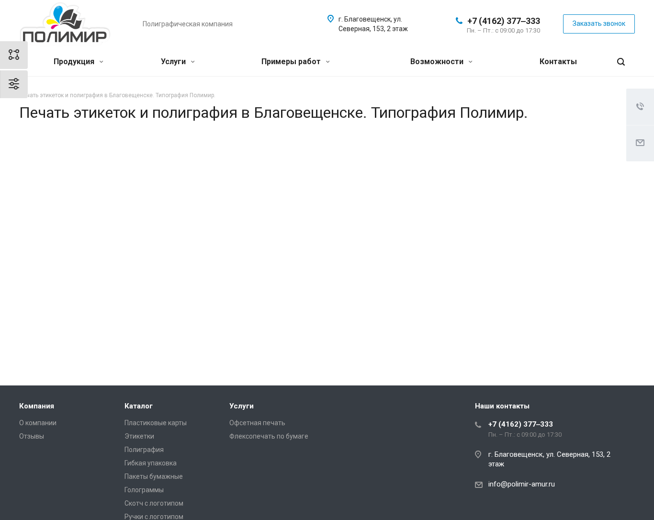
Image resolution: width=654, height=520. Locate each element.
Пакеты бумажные (153, 476)
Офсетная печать (257, 423)
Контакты (558, 61)
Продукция (75, 61)
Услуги (174, 61)
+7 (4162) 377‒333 (503, 21)
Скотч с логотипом (153, 503)
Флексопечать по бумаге (268, 436)
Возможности (437, 61)
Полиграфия (144, 449)
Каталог (138, 406)
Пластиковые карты (155, 423)
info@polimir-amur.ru (521, 484)
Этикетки (139, 436)
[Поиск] (621, 62)
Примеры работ (292, 61)
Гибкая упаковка (150, 463)
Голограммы (144, 490)
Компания (36, 406)
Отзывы (31, 436)
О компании (37, 423)
